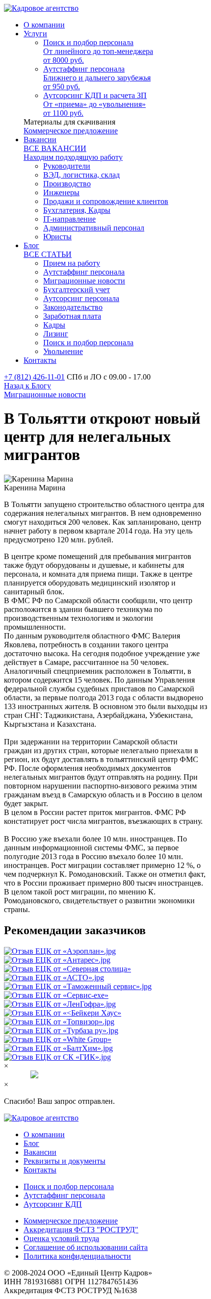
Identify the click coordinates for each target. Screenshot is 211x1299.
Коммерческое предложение (71, 131)
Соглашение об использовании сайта (86, 1247)
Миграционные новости (45, 394)
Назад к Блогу (27, 386)
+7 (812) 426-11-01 (34, 377)
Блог (31, 1143)
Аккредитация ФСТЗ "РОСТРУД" (81, 1229)
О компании (44, 1134)
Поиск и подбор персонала (69, 1186)
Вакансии (40, 1152)
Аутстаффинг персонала (64, 1195)
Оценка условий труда (61, 1238)
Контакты (40, 1170)
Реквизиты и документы (65, 1161)
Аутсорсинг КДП (53, 1204)
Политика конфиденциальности (77, 1256)
